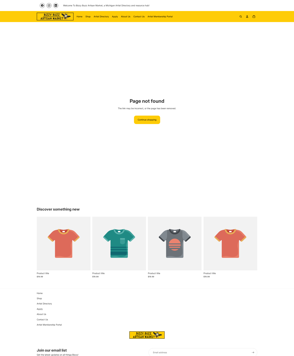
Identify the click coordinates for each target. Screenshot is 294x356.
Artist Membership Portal (49, 324)
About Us (41, 314)
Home (40, 293)
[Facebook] (42, 5)
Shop (39, 298)
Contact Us (42, 319)
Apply (40, 309)
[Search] (240, 16)
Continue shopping (147, 119)
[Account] (247, 16)
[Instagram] (49, 5)
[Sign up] (253, 352)
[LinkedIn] (55, 5)
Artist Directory (44, 303)
